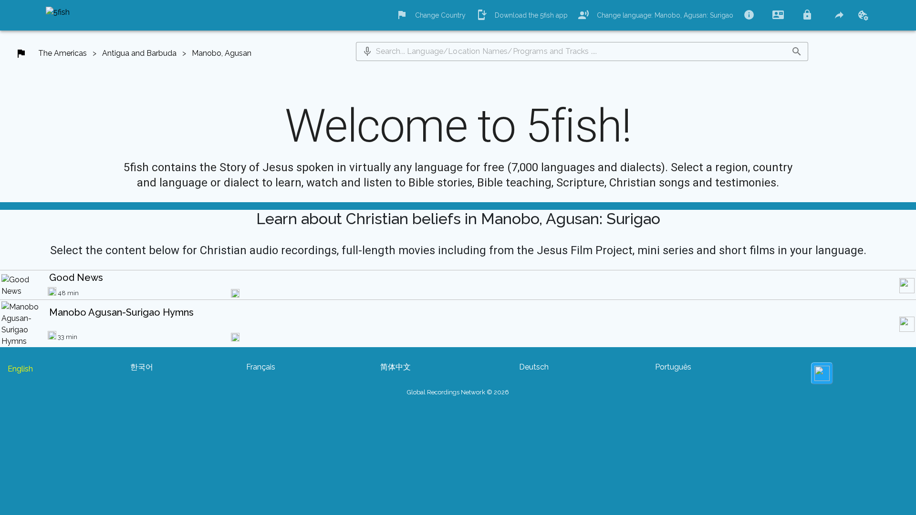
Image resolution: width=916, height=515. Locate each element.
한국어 (141, 366)
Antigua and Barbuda (139, 53)
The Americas (62, 53)
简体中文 (395, 366)
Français (260, 366)
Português (673, 366)
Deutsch (534, 366)
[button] (367, 51)
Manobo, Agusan (221, 53)
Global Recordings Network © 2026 (458, 392)
